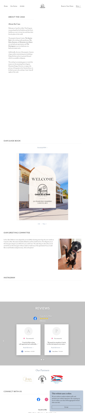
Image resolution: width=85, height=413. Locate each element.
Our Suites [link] (13, 6)
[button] (78, 6)
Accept (66, 407)
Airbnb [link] (22, 6)
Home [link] (6, 6)
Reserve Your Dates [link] (67, 6)
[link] (42, 6)
